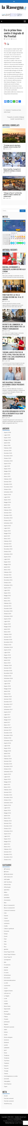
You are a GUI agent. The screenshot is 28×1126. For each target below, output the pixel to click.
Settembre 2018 (8, 678)
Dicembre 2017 (8, 701)
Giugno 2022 (7, 562)
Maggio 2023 (7, 533)
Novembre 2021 (8, 580)
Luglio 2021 (7, 590)
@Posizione (7, 869)
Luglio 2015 (7, 776)
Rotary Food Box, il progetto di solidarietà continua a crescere (12, 170)
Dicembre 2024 (8, 484)
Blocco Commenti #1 (9, 905)
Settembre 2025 (8, 461)
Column (6, 918)
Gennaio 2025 (7, 481)
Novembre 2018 (8, 673)
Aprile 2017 (7, 722)
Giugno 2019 (7, 655)
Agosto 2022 (7, 556)
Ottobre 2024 (7, 489)
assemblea (6, 897)
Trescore (6, 1068)
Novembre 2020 (8, 611)
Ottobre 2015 (7, 769)
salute (5, 1029)
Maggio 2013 (7, 841)
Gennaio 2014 (7, 823)
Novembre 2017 (8, 704)
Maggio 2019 (7, 657)
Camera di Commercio (9, 910)
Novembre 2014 (8, 797)
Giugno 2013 (7, 839)
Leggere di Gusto (8, 990)
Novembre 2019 (8, 642)
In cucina (6, 972)
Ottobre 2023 (7, 520)
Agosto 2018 (7, 681)
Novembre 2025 (8, 455)
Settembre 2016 (8, 740)
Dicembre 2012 (8, 854)
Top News (6, 1060)
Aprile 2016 (7, 753)
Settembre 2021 (8, 585)
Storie (5, 1053)
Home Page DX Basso (9, 954)
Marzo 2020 (7, 631)
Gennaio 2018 (7, 699)
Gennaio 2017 (7, 730)
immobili (6, 967)
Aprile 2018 (7, 691)
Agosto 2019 (7, 650)
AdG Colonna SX (8, 876)
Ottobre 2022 (7, 551)
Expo (5, 939)
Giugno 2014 (7, 810)
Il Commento (7, 964)
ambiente (6, 895)
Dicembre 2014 (8, 795)
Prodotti (6, 1019)
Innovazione (7, 977)
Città (5, 913)
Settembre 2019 (8, 647)
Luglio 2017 (7, 714)
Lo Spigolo (6, 996)
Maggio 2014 (7, 813)
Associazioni (7, 900)
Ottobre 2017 (7, 707)
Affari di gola (7, 887)
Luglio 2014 (7, 808)
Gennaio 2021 (7, 606)
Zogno (5, 1086)
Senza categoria (8, 1037)
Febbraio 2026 (8, 448)
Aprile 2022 (7, 567)
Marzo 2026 (7, 445)
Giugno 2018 (7, 686)
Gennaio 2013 (7, 852)
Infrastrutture (7, 975)
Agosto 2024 (7, 494)
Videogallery (7, 1081)
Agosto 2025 (7, 463)
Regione (6, 1024)
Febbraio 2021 (8, 603)
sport (5, 1050)
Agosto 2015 (7, 774)
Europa (6, 933)
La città (6, 983)
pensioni (6, 1011)
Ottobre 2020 (7, 613)
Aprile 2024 (7, 505)
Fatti (5, 941)
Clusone (6, 915)
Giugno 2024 (7, 499)
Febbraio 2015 (8, 789)
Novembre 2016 (8, 735)
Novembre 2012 (8, 857)
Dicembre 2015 (8, 763)
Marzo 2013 (7, 846)
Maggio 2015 (7, 782)
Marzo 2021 (7, 600)
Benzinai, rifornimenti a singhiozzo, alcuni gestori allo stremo (14, 269)
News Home (7, 1006)
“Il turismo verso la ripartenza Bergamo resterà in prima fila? (12, 146)
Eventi (5, 936)
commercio (6, 923)
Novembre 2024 (8, 486)
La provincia (7, 985)
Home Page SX (8, 957)
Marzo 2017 (7, 725)
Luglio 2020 (7, 621)
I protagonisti (7, 959)
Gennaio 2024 (7, 512)
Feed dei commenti (9, 1101)
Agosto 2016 (7, 743)
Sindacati (6, 1042)
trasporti (6, 1065)
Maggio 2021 (7, 595)
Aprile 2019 (7, 660)
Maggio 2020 (7, 626)
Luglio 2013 (7, 836)
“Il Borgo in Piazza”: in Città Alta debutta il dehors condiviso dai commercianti (13, 194)
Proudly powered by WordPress (11, 1121)
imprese (6, 970)
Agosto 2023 (7, 525)
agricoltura (6, 889)
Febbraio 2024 (8, 510)
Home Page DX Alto (9, 952)
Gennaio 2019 (7, 668)
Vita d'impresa (7, 1084)
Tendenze (6, 1055)
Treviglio (6, 1071)
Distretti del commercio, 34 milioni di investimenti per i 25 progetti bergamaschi (14, 326)
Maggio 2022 (7, 564)
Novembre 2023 (8, 518)
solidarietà (6, 1047)
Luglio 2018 (7, 683)
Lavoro (6, 988)
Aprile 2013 (7, 844)
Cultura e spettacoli (9, 928)
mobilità (6, 1003)
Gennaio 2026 (7, 450)
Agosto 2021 (7, 587)
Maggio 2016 (7, 751)
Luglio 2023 (7, 528)
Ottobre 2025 (7, 458)
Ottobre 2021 (7, 582)
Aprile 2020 (7, 629)
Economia (6, 931)
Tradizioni (6, 1063)
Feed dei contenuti (8, 1098)
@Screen (6, 871)
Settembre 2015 (8, 771)
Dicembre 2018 (8, 670)
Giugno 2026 (7, 437)
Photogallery (7, 1014)
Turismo (6, 1073)
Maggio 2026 (7, 440)
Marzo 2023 (7, 538)
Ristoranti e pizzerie (9, 1027)
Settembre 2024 (8, 492)
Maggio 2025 (7, 471)
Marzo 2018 (7, 694)
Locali (5, 998)
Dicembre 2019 (8, 639)
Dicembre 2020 (8, 608)
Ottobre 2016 (7, 738)
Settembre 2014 (8, 802)
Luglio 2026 (7, 435)
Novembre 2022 (8, 549)
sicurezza (6, 1040)
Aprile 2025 (7, 474)
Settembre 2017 (8, 709)
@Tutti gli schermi (8, 874)
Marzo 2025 (7, 476)
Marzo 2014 (7, 818)
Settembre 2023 (8, 523)
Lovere (6, 1001)
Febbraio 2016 (8, 758)
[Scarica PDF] (5, 45)
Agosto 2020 (7, 619)
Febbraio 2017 (8, 727)
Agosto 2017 (7, 712)
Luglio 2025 (7, 466)
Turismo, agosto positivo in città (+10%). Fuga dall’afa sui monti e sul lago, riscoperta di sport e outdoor (14, 355)
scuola (5, 1034)
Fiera (5, 944)
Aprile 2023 (7, 536)
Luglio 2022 (7, 559)
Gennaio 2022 (7, 575)
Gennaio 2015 (7, 792)
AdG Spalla (7, 879)
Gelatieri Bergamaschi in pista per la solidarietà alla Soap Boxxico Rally (14, 413)
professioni (7, 1021)
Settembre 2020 (8, 616)
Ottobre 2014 (7, 800)
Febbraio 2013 (8, 849)
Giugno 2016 (7, 748)
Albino (5, 892)
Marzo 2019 (7, 663)
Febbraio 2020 (8, 634)
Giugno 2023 (7, 531)
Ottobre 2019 (7, 644)
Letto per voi (7, 993)
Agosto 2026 (7, 432)
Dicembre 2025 (8, 453)
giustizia (6, 949)
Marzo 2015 (7, 787)
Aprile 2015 (7, 784)
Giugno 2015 (7, 779)
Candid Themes (19, 1123)
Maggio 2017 (7, 719)
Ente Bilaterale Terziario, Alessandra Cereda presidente (13, 383)
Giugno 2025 (7, 468)
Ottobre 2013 (7, 828)
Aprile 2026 (7, 442)
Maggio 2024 (7, 502)
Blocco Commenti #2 (9, 908)
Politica (6, 1016)
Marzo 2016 (7, 756)
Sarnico (6, 1032)
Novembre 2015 (8, 766)
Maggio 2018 (7, 688)
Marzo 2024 (7, 507)
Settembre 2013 (8, 831)
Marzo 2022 (7, 569)
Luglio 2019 (7, 652)
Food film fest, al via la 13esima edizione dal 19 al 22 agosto (13, 297)
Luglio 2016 (7, 745)
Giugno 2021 (7, 593)
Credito (6, 926)
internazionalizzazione (10, 980)
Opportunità (7, 1009)
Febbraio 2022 (8, 572)
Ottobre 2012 (7, 859)
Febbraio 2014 (8, 820)
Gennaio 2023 (7, 543)
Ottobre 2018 (7, 675)
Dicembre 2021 (8, 577)
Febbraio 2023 (8, 541)
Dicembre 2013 (8, 826)
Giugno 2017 (7, 717)
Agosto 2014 (7, 805)
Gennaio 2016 (7, 761)
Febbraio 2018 (8, 696)
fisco (5, 946)
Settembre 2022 (8, 554)
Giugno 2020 (7, 624)
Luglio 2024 (7, 497)
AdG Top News (8, 882)
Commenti (6, 920)
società (6, 1045)
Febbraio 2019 (8, 665)
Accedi (5, 1096)
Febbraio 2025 (8, 479)
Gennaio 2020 (7, 637)
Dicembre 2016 (8, 732)
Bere (5, 902)
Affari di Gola (7, 884)
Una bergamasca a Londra (11, 1076)
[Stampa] (8, 45)
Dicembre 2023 (8, 515)
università (6, 1078)
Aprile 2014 (7, 815)
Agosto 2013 (7, 833)
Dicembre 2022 (8, 546)
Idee (5, 962)
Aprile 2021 (7, 598)
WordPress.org (8, 1103)
